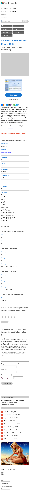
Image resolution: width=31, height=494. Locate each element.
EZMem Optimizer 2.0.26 (10, 438)
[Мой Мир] (7, 105)
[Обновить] (7, 380)
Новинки (17, 32)
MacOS (14, 8)
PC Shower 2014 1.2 (9, 420)
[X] (9, 105)
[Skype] (16, 105)
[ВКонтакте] (2, 105)
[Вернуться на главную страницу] (9, 3)
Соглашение (4, 483)
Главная (5, 26)
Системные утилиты (6, 152)
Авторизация (4, 14)
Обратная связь (5, 481)
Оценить (5, 321)
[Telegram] (18, 105)
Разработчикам (5, 489)
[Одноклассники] (4, 105)
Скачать (13, 95)
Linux (4, 11)
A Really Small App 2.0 (10, 411)
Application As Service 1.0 (11, 417)
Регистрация (4, 17)
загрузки (10, 128)
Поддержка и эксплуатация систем (10, 153)
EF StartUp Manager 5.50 (11, 426)
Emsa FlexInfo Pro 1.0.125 (11, 436)
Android (14, 11)
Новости (17, 26)
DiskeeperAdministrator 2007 (12, 423)
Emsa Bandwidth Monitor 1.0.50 (12, 432)
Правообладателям (6, 486)
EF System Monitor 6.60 (10, 430)
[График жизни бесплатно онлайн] (15, 464)
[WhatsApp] (14, 105)
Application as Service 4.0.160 (12, 414)
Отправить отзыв (7, 383)
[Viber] (11, 105)
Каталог (5, 29)
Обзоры (5, 32)
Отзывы (5, 35)
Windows (5, 8)
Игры (15, 29)
